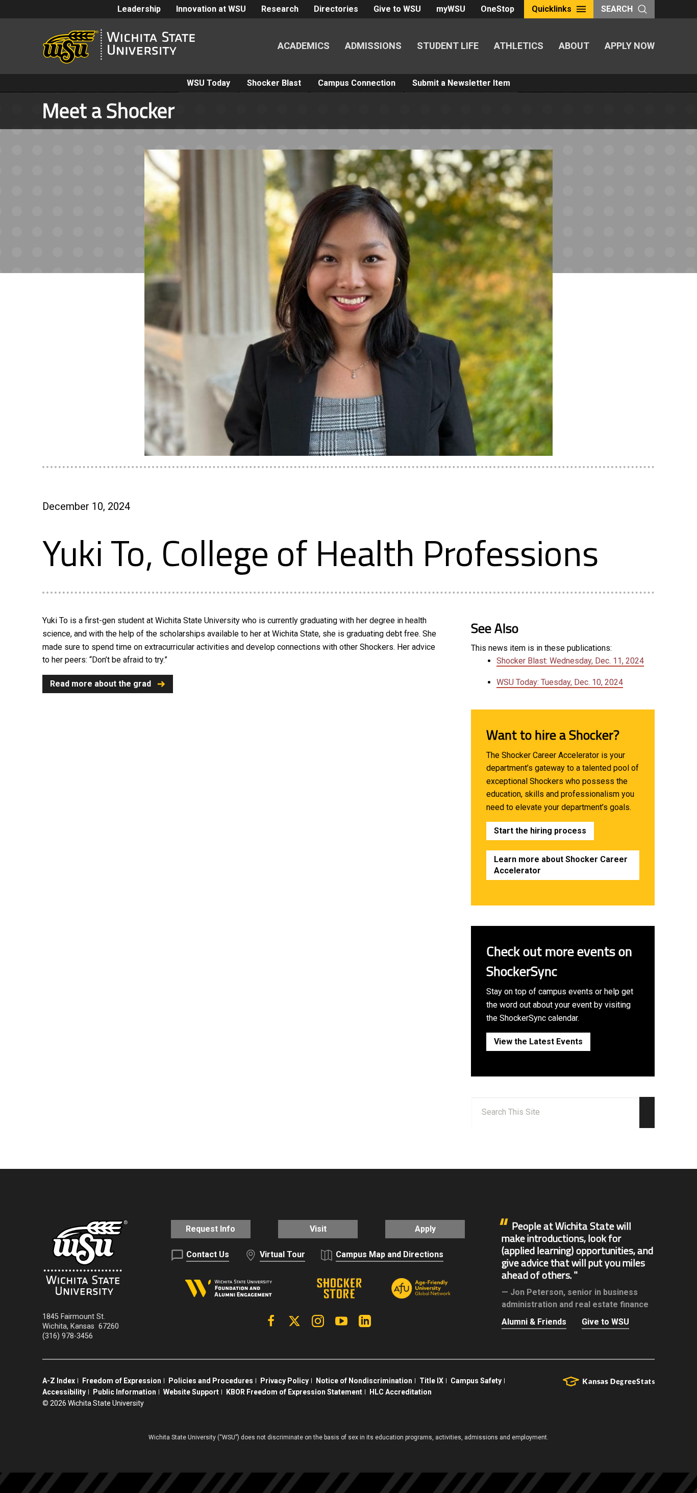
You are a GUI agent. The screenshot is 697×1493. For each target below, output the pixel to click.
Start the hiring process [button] (540, 831)
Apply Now (630, 45)
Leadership (139, 9)
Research (279, 9)
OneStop (497, 9)
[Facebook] (271, 1321)
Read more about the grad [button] (100, 684)
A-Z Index (58, 1381)
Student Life (448, 45)
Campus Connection (356, 83)
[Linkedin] (365, 1321)
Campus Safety (476, 1381)
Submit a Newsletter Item (461, 83)
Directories (336, 9)
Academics (304, 45)
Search (617, 9)
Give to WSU (397, 9)
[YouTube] (341, 1321)
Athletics (518, 45)
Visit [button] (318, 1229)
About (574, 45)
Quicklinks (551, 9)
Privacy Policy (284, 1381)
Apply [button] (425, 1229)
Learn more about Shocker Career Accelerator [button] (561, 864)
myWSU (450, 9)
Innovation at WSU (211, 9)
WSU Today (208, 83)
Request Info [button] (210, 1229)
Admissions (373, 45)
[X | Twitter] (294, 1321)
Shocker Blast (274, 83)
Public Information (124, 1392)
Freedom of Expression (121, 1381)
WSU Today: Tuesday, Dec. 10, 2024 (559, 682)
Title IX (431, 1381)
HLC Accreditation (400, 1392)
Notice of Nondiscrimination (364, 1381)
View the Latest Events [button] (538, 1041)
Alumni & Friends (534, 1322)
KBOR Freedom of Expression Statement (294, 1392)
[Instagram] (318, 1321)
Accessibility (64, 1392)
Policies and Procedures (210, 1381)
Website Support (191, 1392)
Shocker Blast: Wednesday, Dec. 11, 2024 (570, 661)
